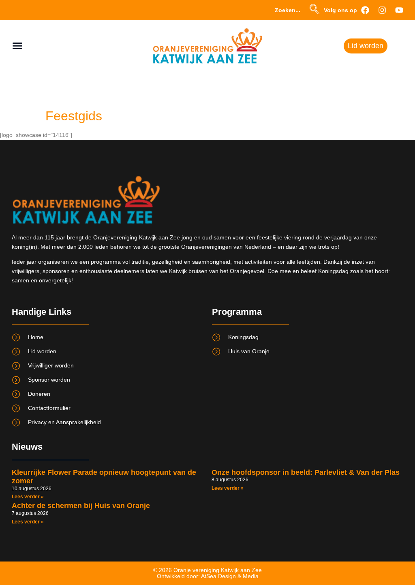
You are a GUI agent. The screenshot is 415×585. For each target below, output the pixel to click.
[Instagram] (382, 10)
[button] (314, 10)
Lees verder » (28, 497)
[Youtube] (399, 10)
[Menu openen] (17, 45)
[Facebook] (365, 10)
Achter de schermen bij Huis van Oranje (81, 506)
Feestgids (73, 116)
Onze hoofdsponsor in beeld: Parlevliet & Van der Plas (306, 472)
